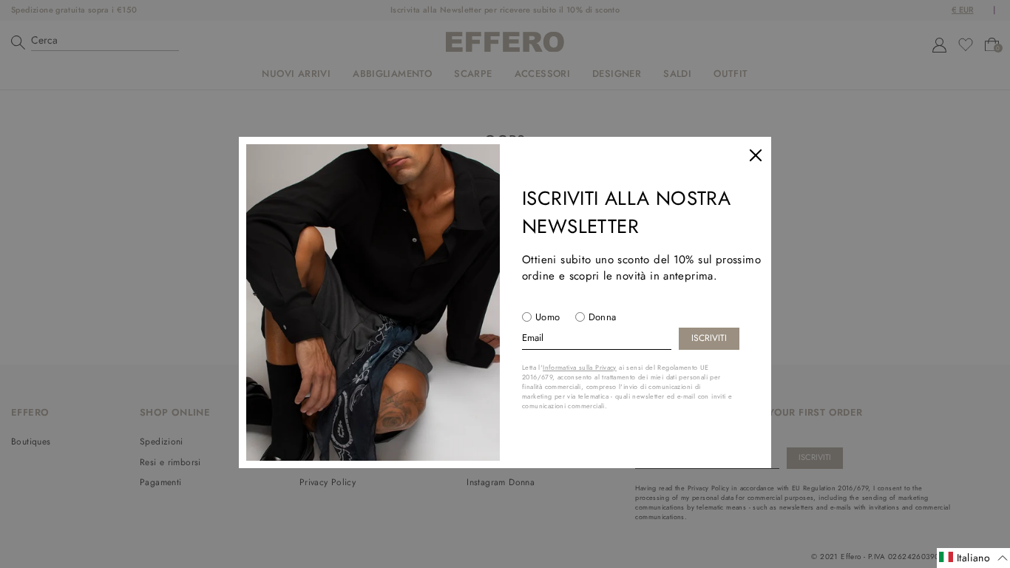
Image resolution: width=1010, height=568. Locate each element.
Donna (603, 317)
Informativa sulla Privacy (580, 367)
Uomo (547, 317)
